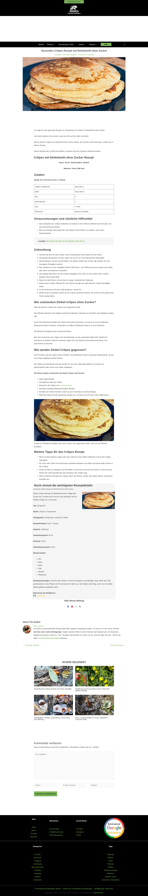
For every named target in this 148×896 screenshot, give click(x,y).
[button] (74, 1)
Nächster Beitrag (117, 645)
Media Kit (33, 837)
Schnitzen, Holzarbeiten (111, 880)
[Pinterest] (72, 606)
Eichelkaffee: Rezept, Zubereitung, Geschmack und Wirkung (52, 718)
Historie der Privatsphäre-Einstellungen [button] (77, 889)
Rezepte (58, 55)
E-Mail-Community (56, 832)
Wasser (110, 858)
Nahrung (110, 854)
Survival (37, 854)
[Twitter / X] (80, 606)
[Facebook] (68, 606)
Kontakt (34, 834)
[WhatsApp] (76, 606)
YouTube (79, 829)
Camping (37, 873)
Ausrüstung (37, 864)
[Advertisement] (74, 29)
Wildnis (110, 867)
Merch (33, 830)
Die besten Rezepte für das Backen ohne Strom (65, 241)
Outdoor (37, 877)
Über (34, 827)
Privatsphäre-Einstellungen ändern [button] (48, 889)
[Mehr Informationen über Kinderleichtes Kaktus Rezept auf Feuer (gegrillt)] (53, 676)
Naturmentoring (37, 867)
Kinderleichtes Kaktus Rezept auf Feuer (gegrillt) (52, 689)
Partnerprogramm (56, 835)
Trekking (37, 870)
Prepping (37, 861)
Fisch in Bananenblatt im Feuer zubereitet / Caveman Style (91, 718)
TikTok (78, 835)
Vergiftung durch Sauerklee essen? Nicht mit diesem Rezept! (92, 690)
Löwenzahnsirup (65, 385)
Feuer (110, 861)
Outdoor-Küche (110, 877)
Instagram (80, 832)
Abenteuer (37, 880)
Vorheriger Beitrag (31, 645)
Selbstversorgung (110, 870)
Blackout (110, 873)
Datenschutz (98, 893)
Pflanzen (110, 864)
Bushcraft (37, 858)
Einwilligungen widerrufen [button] (103, 889)
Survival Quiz (54, 829)
